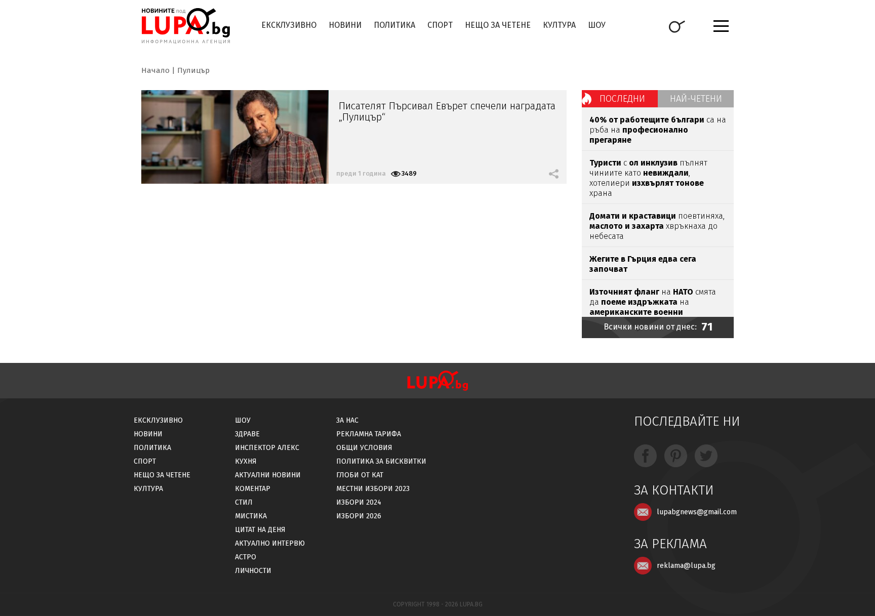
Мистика (251, 516)
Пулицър (193, 70)
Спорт (440, 25)
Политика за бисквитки (381, 461)
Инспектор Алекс (267, 447)
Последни (622, 98)
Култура (559, 25)
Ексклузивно (288, 25)
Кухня (246, 461)
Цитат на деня (260, 529)
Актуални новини (268, 475)
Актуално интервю (270, 543)
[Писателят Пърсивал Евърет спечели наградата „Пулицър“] (235, 137)
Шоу (597, 25)
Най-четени (696, 98)
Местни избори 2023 (373, 488)
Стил (244, 502)
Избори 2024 (358, 502)
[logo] (185, 26)
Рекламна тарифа (368, 434)
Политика (394, 25)
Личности (253, 570)
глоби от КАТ (359, 475)
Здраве (247, 434)
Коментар (252, 488)
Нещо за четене (498, 25)
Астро (245, 557)
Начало (155, 70)
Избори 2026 (358, 516)
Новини (345, 25)
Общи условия (364, 447)
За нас (347, 420)
